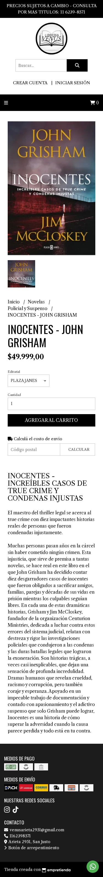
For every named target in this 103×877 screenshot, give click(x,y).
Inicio (14, 302)
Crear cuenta (30, 82)
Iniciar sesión (72, 82)
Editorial (14, 372)
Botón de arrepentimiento (33, 847)
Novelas (37, 302)
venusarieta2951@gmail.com (36, 829)
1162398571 (20, 835)
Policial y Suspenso (28, 308)
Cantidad (14, 395)
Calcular (79, 449)
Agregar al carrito (51, 420)
